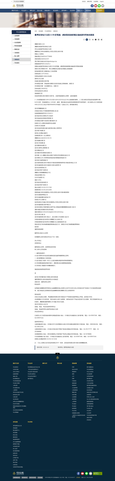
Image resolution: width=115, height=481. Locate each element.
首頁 (36, 31)
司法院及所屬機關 (19, 1)
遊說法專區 (89, 417)
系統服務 (15, 428)
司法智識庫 (89, 374)
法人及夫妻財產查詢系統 (93, 399)
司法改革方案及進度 (33, 371)
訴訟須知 (15, 434)
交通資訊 (78, 477)
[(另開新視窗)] (78, 474)
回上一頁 (93, 39)
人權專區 (15, 390)
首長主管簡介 (16, 371)
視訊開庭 (15, 432)
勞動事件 (74, 371)
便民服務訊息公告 (17, 425)
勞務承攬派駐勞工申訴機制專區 (19, 407)
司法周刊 (89, 410)
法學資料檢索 (90, 376)
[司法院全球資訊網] (18, 5)
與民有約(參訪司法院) (18, 392)
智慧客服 (88, 10)
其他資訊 (16, 62)
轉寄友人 (98, 39)
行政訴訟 (74, 380)
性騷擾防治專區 (76, 413)
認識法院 (15, 453)
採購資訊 (16, 59)
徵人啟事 (16, 56)
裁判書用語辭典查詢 (92, 385)
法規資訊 (16, 52)
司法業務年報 (16, 387)
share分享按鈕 (101, 39)
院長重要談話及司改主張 (34, 367)
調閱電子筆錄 (16, 444)
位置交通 (15, 397)
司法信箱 (102, 5)
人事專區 (74, 401)
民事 (73, 367)
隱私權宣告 (24, 477)
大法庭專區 (75, 387)
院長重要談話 (16, 378)
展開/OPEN (57, 354)
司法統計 (74, 406)
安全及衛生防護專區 (18, 410)
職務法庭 (74, 392)
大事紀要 (15, 385)
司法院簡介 (15, 367)
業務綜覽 (47, 10)
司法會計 (74, 403)
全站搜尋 (99, 10)
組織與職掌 (15, 374)
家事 (73, 374)
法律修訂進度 (90, 387)
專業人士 (79, 10)
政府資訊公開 (16, 394)
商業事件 (74, 385)
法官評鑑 (74, 394)
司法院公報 (89, 408)
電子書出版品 (90, 406)
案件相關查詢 (90, 367)
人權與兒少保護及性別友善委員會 (78, 416)
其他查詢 (89, 419)
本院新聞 (16, 39)
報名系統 (15, 462)
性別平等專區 (16, 403)
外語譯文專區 (90, 380)
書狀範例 (15, 437)
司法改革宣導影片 (32, 376)
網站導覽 (89, 1)
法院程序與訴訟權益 (18, 467)
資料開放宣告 (17, 477)
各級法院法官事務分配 (92, 392)
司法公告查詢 (90, 371)
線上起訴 (15, 448)
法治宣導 (89, 413)
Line (99, 5)
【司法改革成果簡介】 (33, 369)
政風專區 (74, 408)
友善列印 (96, 39)
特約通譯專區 (16, 450)
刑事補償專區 (90, 403)
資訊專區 (74, 399)
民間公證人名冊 (90, 397)
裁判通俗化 (30, 378)
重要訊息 (16, 49)
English (102, 1)
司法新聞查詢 (48, 31)
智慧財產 (74, 383)
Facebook (92, 5)
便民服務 (63, 10)
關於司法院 (15, 10)
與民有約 (15, 455)
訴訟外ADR (75, 369)
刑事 (73, 378)
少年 (73, 376)
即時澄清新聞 (18, 46)
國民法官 (32, 10)
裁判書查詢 (89, 378)
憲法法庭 (39, 10)
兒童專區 (96, 1)
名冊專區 (89, 394)
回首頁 (84, 1)
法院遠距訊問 (16, 446)
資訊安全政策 (33, 477)
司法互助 (74, 410)
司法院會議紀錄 (17, 380)
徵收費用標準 (16, 439)
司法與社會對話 (31, 374)
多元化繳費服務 (17, 441)
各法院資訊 (15, 399)
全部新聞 (16, 35)
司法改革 (23, 10)
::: (11, 1)
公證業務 (74, 397)
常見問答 (72, 10)
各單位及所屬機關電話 (18, 401)
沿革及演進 (15, 369)
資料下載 (15, 460)
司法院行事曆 (16, 383)
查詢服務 (55, 10)
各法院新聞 (17, 42)
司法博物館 (15, 412)
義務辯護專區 (90, 401)
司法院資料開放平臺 (92, 415)
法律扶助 (15, 464)
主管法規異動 (90, 383)
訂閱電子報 (15, 457)
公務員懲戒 (75, 390)
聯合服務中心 (16, 430)
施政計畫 (15, 376)
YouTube (95, 5)
